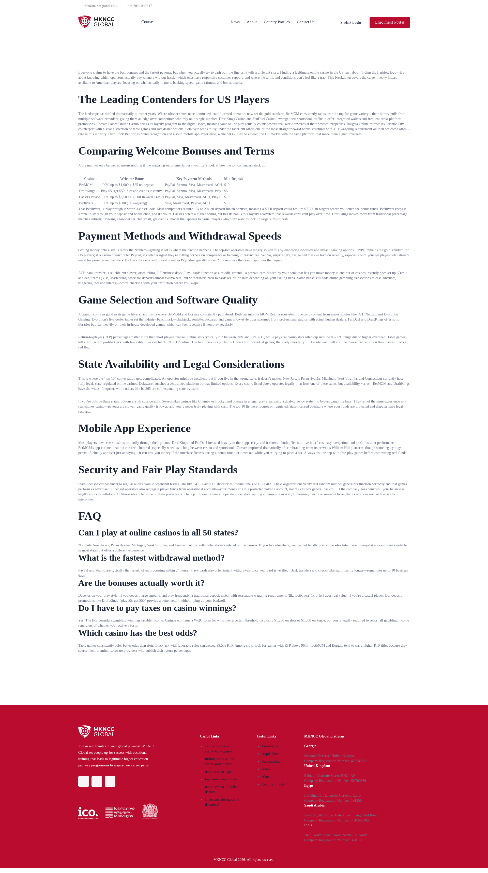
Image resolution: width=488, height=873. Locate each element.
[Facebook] (83, 781)
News (235, 22)
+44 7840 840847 (139, 6)
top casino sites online (221, 779)
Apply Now (270, 754)
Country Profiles (277, 22)
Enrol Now (270, 746)
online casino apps (218, 772)
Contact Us (305, 22)
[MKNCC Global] (97, 21)
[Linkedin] (97, 781)
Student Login (272, 761)
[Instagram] (110, 781)
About (252, 22)
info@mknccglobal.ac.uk (101, 6)
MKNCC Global (225, 860)
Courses (147, 22)
